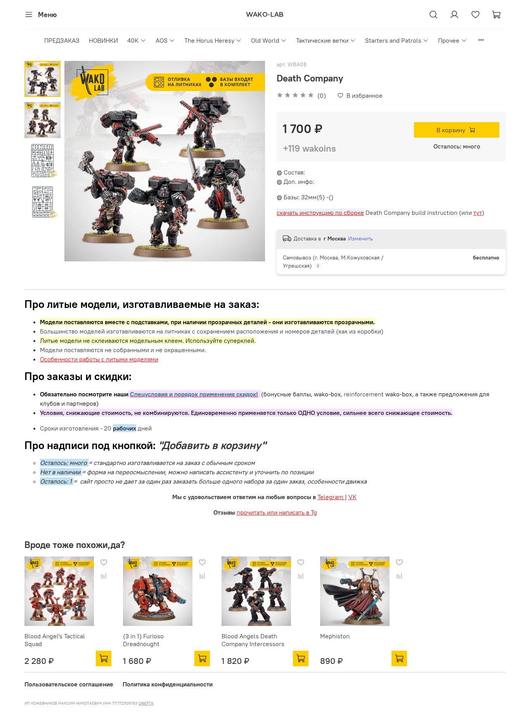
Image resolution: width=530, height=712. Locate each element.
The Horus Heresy (209, 40)
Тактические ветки (322, 40)
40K (133, 40)
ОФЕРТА (146, 703)
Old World (265, 40)
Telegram (331, 497)
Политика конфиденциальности (168, 684)
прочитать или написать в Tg (277, 512)
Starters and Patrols (393, 40)
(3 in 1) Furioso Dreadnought (143, 640)
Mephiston (335, 636)
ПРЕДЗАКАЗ (62, 40)
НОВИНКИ (103, 40)
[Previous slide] (80, 161)
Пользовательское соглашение (68, 684)
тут (477, 212)
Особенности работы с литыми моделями (99, 359)
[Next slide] (249, 161)
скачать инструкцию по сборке (320, 212)
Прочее (448, 40)
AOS (162, 40)
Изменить (360, 238)
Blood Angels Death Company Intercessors (253, 640)
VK (352, 497)
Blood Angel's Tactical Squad (54, 640)
